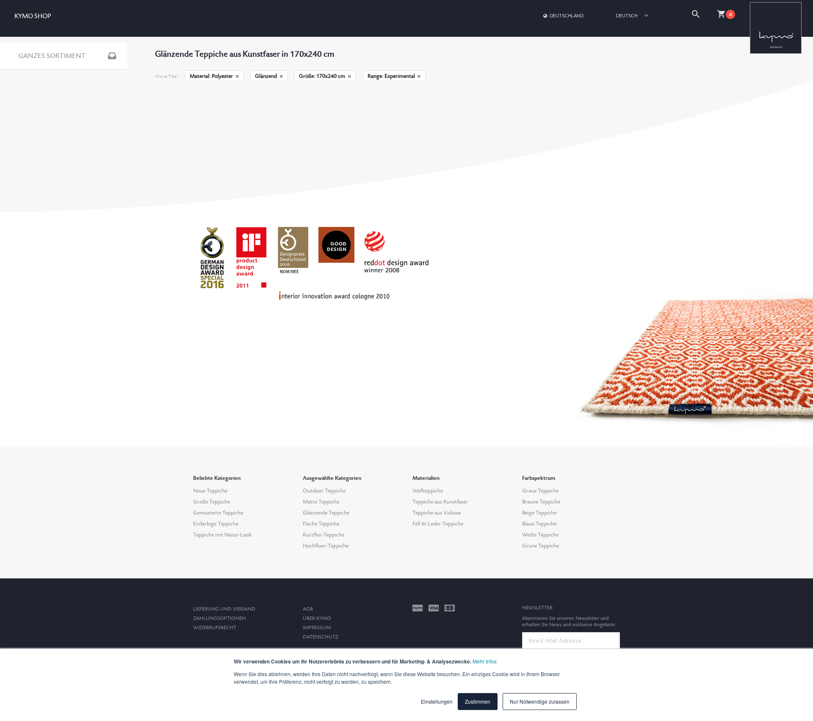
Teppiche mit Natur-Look (222, 534)
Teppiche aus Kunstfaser (440, 501)
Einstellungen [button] (437, 701)
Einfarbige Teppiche (215, 523)
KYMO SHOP (32, 16)
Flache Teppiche (321, 523)
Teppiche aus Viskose (436, 512)
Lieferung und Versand (224, 609)
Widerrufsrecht (214, 628)
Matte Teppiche (321, 501)
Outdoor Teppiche (324, 490)
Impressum (317, 628)
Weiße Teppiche (540, 534)
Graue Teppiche (540, 490)
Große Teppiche (211, 501)
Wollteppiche (427, 490)
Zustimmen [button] (477, 701)
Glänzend (266, 76)
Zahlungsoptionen (219, 618)
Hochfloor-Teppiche (325, 545)
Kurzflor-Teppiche (323, 534)
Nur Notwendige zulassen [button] (540, 701)
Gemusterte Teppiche (218, 512)
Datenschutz (320, 637)
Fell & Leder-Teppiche (437, 523)
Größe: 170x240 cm (322, 76)
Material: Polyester (211, 76)
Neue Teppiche (210, 490)
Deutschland (566, 15)
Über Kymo (317, 618)
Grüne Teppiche (540, 545)
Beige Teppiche (539, 512)
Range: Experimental (391, 76)
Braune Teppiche (541, 501)
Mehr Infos (485, 661)
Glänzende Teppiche (326, 512)
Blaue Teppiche (539, 523)
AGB (308, 609)
